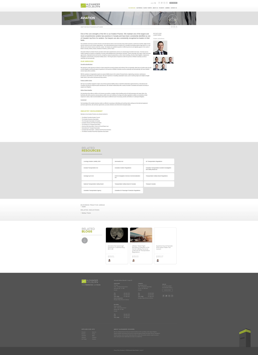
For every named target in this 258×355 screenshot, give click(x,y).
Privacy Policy (117, 350)
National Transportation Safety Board (93, 184)
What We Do (87, 27)
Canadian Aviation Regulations (123, 168)
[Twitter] (162, 3)
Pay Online (173, 2)
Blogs (93, 335)
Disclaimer (122, 350)
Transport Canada (151, 184)
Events (93, 333)
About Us (94, 332)
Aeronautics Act (119, 161)
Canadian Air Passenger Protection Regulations (127, 190)
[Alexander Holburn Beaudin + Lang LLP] (91, 5)
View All (84, 241)
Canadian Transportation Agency (92, 190)
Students (94, 339)
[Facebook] (159, 3)
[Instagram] (167, 3)
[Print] (172, 26)
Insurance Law (94, 27)
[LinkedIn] (164, 3)
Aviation (84, 206)
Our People (84, 339)
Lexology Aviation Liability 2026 (92, 161)
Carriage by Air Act (89, 176)
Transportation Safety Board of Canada (125, 184)
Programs (94, 337)
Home (82, 27)
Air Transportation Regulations (154, 161)
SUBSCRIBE (167, 290)
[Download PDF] (174, 26)
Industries (84, 337)
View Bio (156, 61)
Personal (83, 332)
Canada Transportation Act (91, 168)
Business (83, 333)
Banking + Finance (86, 213)
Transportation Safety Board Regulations (157, 176)
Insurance (84, 335)
